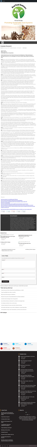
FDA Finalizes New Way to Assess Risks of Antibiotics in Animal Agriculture (14, 307)
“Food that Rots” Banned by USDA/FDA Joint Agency (6, 425)
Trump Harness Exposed (5, 416)
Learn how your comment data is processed (20, 285)
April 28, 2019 (3, 243)
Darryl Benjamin (13, 215)
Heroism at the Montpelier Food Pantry (27, 356)
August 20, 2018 (21, 237)
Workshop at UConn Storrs (25, 365)
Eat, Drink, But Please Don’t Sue (24, 243)
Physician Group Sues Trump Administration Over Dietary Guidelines (12, 296)
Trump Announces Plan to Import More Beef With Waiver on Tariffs (12, 290)
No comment (21, 238)
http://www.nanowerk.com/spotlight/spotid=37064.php (9, 199)
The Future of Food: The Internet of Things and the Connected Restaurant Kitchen (7, 413)
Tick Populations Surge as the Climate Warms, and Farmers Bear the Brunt (13, 309)
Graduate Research (4, 432)
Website (3, 277)
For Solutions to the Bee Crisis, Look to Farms (9, 303)
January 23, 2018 (21, 244)
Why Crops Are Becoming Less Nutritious (8, 294)
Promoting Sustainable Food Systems (18, 23)
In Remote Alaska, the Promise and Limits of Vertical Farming (11, 305)
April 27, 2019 (23, 357)
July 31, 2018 (23, 377)
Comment (3, 260)
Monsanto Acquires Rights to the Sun (7, 434)
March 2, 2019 (23, 362)
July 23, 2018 (23, 382)
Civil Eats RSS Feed (7, 288)
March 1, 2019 (23, 366)
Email (3, 273)
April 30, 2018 (23, 393)
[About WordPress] (1, 1)
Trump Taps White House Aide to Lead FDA (8, 292)
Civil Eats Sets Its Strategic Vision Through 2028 (9, 298)
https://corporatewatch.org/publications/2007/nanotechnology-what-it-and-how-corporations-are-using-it (17, 205)
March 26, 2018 (3, 238)
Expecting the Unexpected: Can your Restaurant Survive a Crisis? (25, 236)
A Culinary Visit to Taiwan (5, 242)
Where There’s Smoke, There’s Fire (26, 381)
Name (3, 269)
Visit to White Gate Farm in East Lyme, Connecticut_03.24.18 (7, 237)
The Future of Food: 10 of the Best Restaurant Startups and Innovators (7, 440)
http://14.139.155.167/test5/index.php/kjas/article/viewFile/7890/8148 (11, 200)
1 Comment (3, 239)
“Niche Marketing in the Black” (26, 360)
